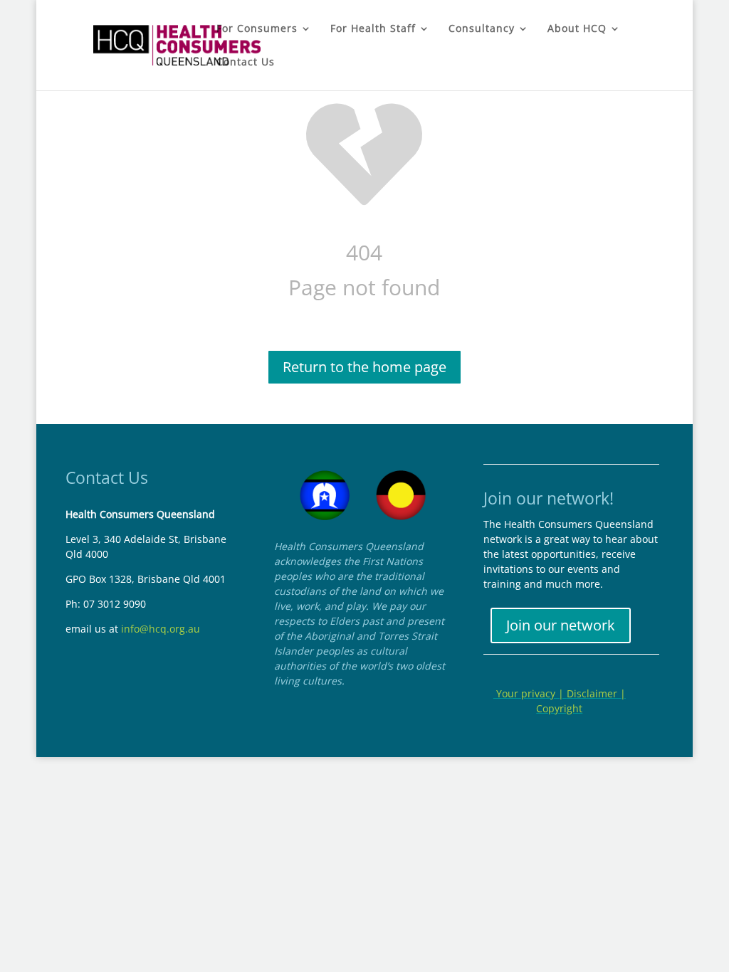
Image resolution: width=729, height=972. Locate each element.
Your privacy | (530, 693)
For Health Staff (373, 29)
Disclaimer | (596, 693)
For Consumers (257, 29)
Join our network (560, 625)
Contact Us (245, 62)
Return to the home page (364, 366)
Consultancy (482, 29)
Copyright (559, 708)
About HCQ (577, 29)
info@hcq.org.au (160, 628)
